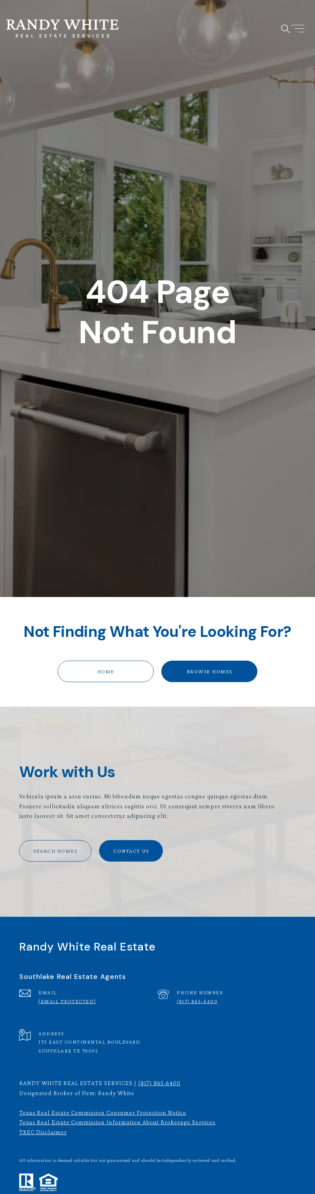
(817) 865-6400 (197, 1001)
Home (105, 671)
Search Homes (55, 851)
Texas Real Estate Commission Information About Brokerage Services (117, 1122)
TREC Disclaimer (43, 1132)
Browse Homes (209, 671)
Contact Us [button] (131, 851)
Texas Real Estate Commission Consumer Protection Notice (102, 1112)
